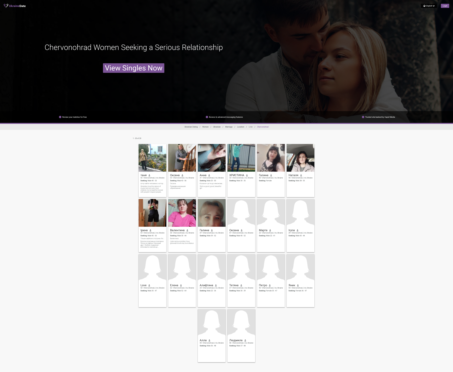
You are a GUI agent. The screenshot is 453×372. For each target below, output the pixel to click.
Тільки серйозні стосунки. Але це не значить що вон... (152, 238)
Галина (263, 175)
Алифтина (206, 285)
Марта (263, 230)
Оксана (175, 175)
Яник (292, 285)
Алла (203, 340)
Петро (263, 285)
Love (144, 285)
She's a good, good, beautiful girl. (210, 187)
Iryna (292, 230)
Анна (203, 175)
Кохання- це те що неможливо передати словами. (212, 183)
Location (240, 127)
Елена (174, 285)
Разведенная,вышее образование (178, 187)
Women (205, 127)
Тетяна (234, 285)
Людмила (236, 340)
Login (445, 6)
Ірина (144, 230)
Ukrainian (217, 127)
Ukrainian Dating (191, 127)
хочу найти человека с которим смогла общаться (152, 183)
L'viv (251, 127)
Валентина (177, 230)
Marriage (229, 127)
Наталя (293, 175)
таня (144, 175)
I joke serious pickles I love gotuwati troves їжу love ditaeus (182, 242)
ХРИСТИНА (236, 175)
